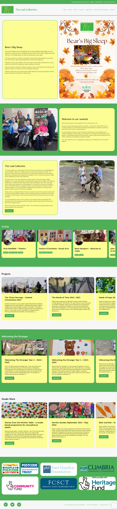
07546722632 (109, 2)
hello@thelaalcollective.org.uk (80, 2)
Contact (112, 9)
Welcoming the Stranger (101, 9)
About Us (9, 211)
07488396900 (96, 2)
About (70, 9)
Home (65, 9)
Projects (81, 9)
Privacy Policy (104, 504)
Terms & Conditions (92, 504)
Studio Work (88, 9)
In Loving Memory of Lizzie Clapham (74, 504)
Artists (75, 9)
